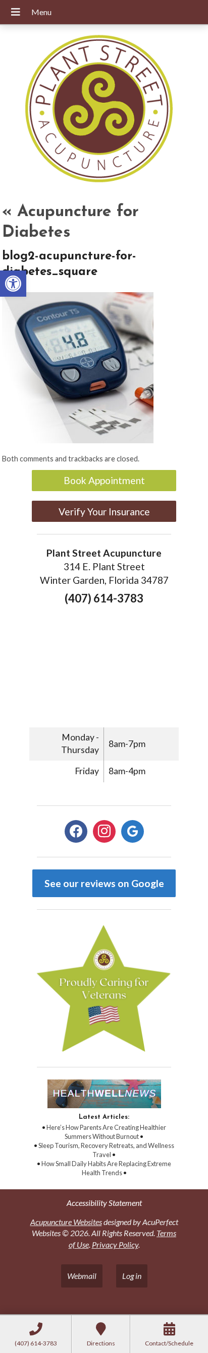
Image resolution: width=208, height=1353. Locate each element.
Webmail (81, 1275)
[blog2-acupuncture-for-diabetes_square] (77, 440)
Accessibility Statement (104, 1202)
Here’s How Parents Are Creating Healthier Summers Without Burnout (106, 1131)
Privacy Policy (115, 1244)
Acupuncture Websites (66, 1222)
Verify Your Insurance (104, 511)
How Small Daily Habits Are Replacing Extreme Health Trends (106, 1168)
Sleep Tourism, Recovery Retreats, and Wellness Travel (106, 1150)
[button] (13, 283)
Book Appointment (104, 480)
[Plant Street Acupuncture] (104, 110)
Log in (131, 1275)
